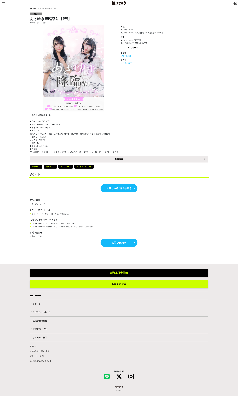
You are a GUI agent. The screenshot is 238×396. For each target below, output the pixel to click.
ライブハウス (66, 167)
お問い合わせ (119, 242)
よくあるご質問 (40, 337)
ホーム (35, 8)
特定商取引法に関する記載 (40, 351)
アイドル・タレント (84, 167)
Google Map (133, 48)
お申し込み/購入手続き (119, 188)
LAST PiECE (126, 56)
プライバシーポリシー (38, 356)
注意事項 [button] (119, 159)
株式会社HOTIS (127, 63)
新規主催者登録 (119, 272)
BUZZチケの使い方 (41, 312)
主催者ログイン (40, 329)
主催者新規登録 (40, 320)
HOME (37, 295)
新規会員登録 (119, 283)
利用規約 (33, 346)
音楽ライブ (36, 167)
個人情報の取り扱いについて (40, 361)
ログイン (37, 304)
